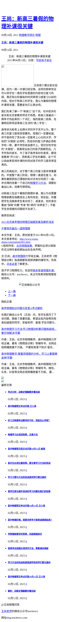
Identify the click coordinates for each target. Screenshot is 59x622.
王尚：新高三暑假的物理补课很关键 (22, 42)
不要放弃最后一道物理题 (15, 228)
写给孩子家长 (44, 60)
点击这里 (12, 264)
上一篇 (12, 291)
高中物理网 (19, 256)
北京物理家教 (24, 245)
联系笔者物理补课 (43, 270)
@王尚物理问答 (19, 8)
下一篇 (12, 295)
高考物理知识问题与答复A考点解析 (22, 308)
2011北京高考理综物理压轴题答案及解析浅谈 (27, 222)
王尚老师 (6, 611)
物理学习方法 (38, 183)
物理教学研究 (27, 35)
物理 (38, 35)
